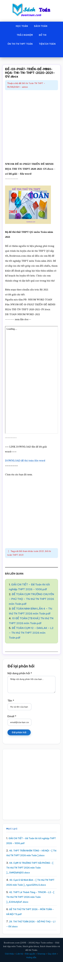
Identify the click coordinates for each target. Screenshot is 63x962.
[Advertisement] (31, 126)
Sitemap (41, 953)
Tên (10, 700)
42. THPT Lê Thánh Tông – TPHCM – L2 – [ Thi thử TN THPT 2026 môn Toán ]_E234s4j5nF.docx (30, 897)
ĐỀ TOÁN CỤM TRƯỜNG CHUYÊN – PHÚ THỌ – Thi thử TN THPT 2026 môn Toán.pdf (31, 599)
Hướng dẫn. (31, 957)
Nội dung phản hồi (19, 673)
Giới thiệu (9, 953)
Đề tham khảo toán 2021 (31, 551)
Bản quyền (30, 953)
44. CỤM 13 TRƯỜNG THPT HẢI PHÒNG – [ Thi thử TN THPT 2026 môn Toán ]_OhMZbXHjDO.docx (30, 868)
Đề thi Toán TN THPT (32, 83)
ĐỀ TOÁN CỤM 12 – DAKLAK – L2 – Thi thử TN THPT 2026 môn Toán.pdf (31, 632)
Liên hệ (19, 953)
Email (11, 716)
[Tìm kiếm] (31, 52)
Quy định (52, 953)
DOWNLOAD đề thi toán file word (25, 460)
